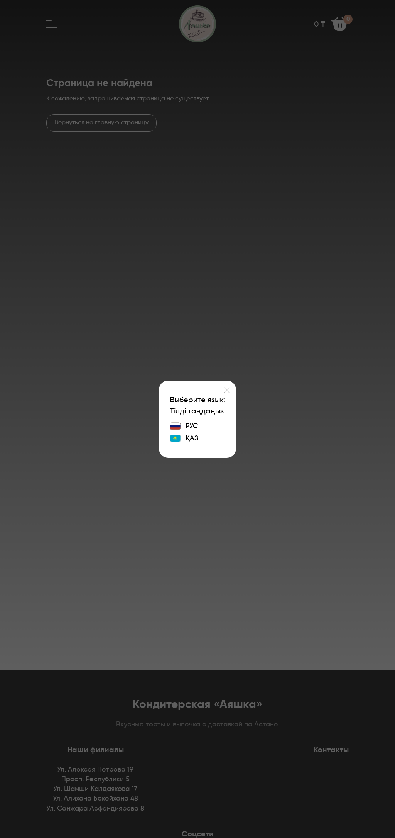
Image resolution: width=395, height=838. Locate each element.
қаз (192, 438)
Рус (192, 426)
